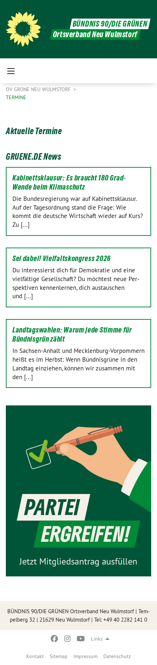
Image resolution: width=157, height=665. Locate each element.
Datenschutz (117, 656)
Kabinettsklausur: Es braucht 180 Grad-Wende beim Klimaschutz (69, 182)
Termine (16, 97)
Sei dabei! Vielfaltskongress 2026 (61, 258)
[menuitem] (35, 656)
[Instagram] (67, 639)
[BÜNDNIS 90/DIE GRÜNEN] (23, 29)
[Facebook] (54, 639)
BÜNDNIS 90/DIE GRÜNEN (110, 23)
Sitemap (59, 656)
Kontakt (35, 656)
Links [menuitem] (97, 638)
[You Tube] (80, 639)
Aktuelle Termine (34, 131)
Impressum (85, 656)
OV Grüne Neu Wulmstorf (39, 89)
